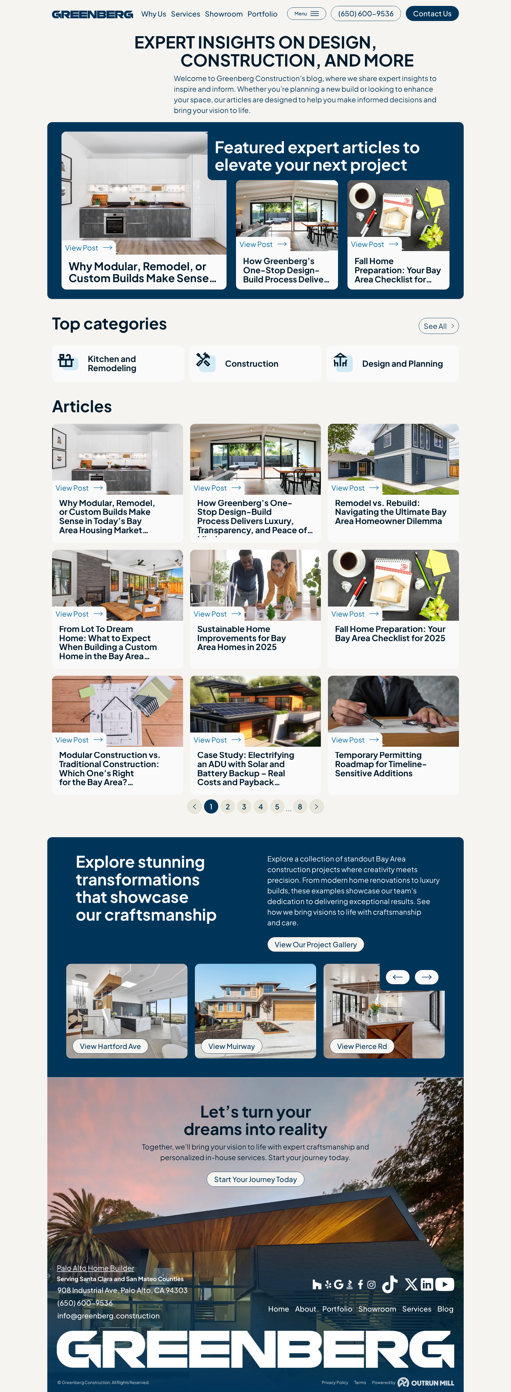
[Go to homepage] (92, 13)
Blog (445, 1308)
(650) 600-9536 (85, 1302)
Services (185, 13)
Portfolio (263, 13)
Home (278, 1308)
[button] (398, 977)
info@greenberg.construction (108, 1315)
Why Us (153, 13)
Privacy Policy (335, 1382)
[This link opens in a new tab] (317, 1284)
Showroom (224, 13)
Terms (360, 1382)
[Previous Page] (194, 806)
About (305, 1308)
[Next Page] (317, 806)
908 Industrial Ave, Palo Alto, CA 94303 (122, 1290)
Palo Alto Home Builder (95, 1267)
